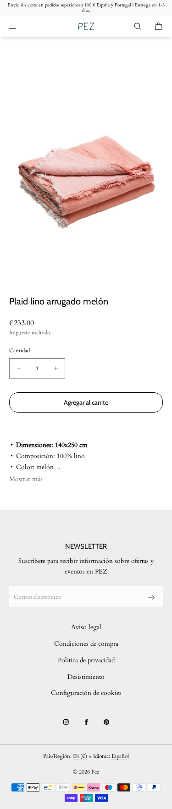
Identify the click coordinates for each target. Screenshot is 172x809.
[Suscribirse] (151, 597)
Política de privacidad (86, 660)
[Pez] (86, 26)
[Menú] (20, 26)
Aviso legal (86, 627)
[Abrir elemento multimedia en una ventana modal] (86, 166)
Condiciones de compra (86, 643)
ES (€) (80, 756)
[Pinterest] (106, 722)
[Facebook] (86, 722)
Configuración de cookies (86, 693)
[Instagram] (66, 722)
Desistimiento (86, 676)
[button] (137, 26)
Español (120, 756)
